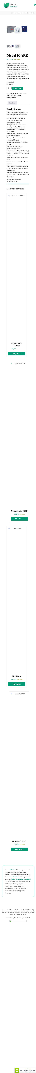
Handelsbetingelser (11, 918)
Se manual (10, 84)
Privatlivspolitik (21, 918)
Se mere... (8, 893)
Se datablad (10, 82)
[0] (33, 5)
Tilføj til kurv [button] (17, 354)
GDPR (28, 918)
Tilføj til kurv (17, 88)
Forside (12, 13)
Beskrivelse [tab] (12, 103)
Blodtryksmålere (21, 13)
